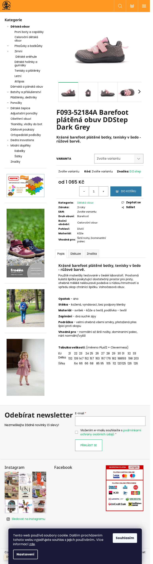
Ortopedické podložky (26, 135)
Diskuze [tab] (76, 254)
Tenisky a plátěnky (27, 71)
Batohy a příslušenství (26, 92)
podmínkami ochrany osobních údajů (110, 432)
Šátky (18, 156)
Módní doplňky (21, 145)
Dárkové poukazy (22, 130)
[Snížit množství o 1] (84, 191)
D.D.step (135, 171)
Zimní (18, 51)
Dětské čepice (20, 108)
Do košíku (128, 191)
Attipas (19, 81)
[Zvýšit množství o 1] (103, 191)
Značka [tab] (92, 254)
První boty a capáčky (29, 32)
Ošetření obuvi (21, 119)
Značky (15, 162)
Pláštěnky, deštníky (24, 97)
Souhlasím (125, 538)
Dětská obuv (20, 27)
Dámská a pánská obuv (27, 87)
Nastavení (25, 554)
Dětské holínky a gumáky (26, 63)
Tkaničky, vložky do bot (26, 124)
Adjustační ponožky (24, 113)
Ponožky (16, 103)
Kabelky (20, 151)
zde (32, 544)
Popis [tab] (61, 254)
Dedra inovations (22, 140)
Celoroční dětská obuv (26, 39)
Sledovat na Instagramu (28, 519)
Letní (18, 76)
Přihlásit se (88, 445)
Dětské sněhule (26, 57)
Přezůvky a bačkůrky (28, 46)
